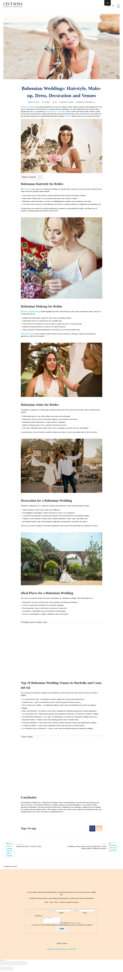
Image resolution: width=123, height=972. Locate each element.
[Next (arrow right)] (10, 968)
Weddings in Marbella (85, 102)
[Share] (10, 963)
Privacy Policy (61, 949)
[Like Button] (92, 828)
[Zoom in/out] (23, 963)
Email (61, 913)
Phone (85, 913)
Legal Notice (51, 949)
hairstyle (67, 116)
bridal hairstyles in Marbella (55, 111)
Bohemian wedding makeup (30, 311)
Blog (55, 102)
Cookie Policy (71, 949)
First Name (38, 916)
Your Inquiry (64, 923)
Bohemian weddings (28, 107)
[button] (3, 960)
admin (47, 102)
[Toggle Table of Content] (39, 177)
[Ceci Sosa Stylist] (13, 4)
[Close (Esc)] (3, 963)
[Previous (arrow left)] (3, 968)
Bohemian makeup (27, 334)
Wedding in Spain (66, 102)
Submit (61, 928)
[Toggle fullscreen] (16, 963)
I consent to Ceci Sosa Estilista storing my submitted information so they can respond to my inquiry (62, 925)
